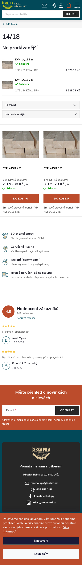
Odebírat (67, 410)
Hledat (71, 14)
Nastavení (41, 541)
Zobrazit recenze (26, 318)
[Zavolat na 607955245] (54, 5)
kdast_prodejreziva (44, 502)
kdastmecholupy (44, 496)
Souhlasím (41, 554)
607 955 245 (44, 489)
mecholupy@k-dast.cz (44, 483)
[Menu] (77, 5)
